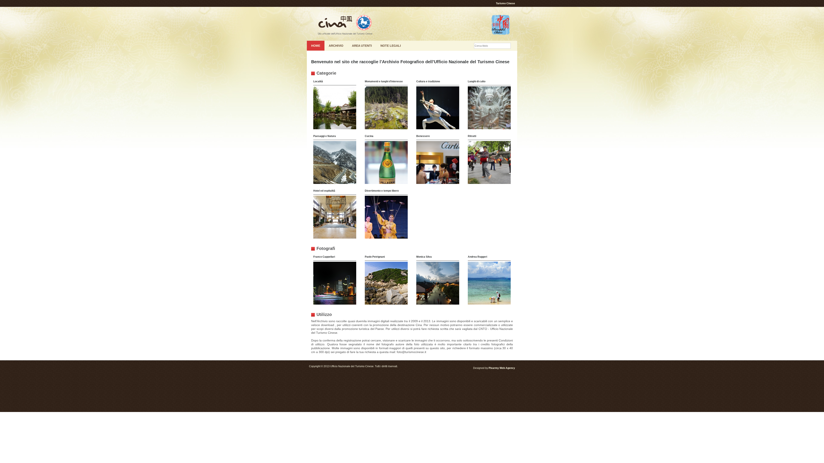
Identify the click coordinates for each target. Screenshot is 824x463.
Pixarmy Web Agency (502, 368)
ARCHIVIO (336, 45)
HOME (315, 45)
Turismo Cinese (505, 3)
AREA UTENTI (362, 45)
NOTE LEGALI (390, 45)
